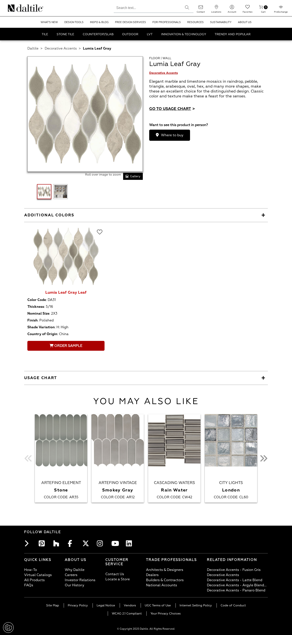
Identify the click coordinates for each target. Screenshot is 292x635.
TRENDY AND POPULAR (233, 34)
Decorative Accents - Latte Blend (234, 580)
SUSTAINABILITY (221, 22)
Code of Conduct (233, 605)
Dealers (152, 575)
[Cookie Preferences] (8, 627)
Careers (71, 575)
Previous (28, 458)
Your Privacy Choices (165, 613)
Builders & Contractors (165, 580)
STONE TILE (65, 34)
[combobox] (147, 7)
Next (263, 458)
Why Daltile (74, 570)
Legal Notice (106, 605)
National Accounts (161, 585)
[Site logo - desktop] (13, 8)
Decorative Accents (61, 48)
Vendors (130, 605)
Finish (32, 320)
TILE (45, 34)
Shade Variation (41, 327)
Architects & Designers (164, 570)
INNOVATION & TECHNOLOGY (183, 34)
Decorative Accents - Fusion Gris (234, 570)
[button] (187, 7)
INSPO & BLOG (99, 22)
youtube (115, 543)
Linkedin (130, 543)
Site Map (52, 605)
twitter (86, 543)
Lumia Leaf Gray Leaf (66, 292)
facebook (72, 543)
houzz (57, 543)
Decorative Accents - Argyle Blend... (237, 585)
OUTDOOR (130, 34)
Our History (74, 585)
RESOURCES (195, 22)
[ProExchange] (281, 8)
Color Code (36, 300)
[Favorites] (247, 8)
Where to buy (172, 135)
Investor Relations (80, 580)
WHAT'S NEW (49, 22)
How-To (30, 570)
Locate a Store (117, 579)
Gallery (135, 176)
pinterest (43, 543)
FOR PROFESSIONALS (166, 22)
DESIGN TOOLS (74, 22)
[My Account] (232, 8)
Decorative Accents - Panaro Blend (236, 590)
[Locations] (216, 8)
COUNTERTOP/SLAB (98, 34)
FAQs (28, 585)
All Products (34, 580)
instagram (101, 543)
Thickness (35, 307)
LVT (150, 34)
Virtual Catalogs (38, 575)
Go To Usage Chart (172, 108)
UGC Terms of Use (158, 605)
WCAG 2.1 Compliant (127, 613)
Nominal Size (38, 313)
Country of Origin (42, 334)
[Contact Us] (201, 8)
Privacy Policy (78, 605)
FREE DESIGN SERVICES (130, 22)
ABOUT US (245, 22)
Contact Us (114, 574)
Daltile (32, 48)
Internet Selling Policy (196, 605)
